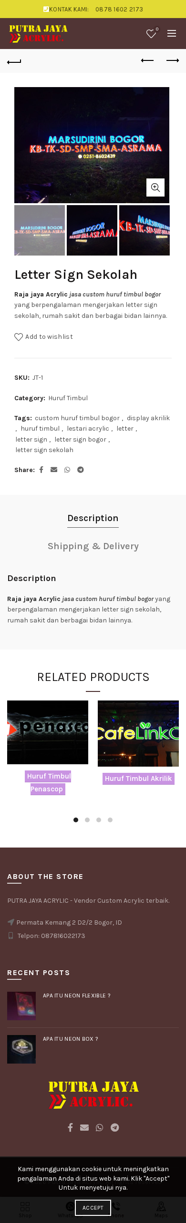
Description (93, 518)
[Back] (14, 60)
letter (125, 428)
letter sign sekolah (44, 450)
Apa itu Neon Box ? (70, 1039)
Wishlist (157, 29)
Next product (172, 60)
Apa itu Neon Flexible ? (77, 995)
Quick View (80, 725)
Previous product (148, 60)
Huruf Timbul (68, 398)
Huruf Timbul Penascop (49, 782)
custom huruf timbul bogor (77, 418)
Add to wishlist (49, 337)
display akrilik (148, 418)
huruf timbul (40, 428)
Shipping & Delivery (93, 546)
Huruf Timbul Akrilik (138, 778)
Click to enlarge (155, 187)
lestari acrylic (88, 428)
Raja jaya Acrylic (41, 294)
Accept (93, 1207)
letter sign (31, 439)
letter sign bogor (80, 439)
